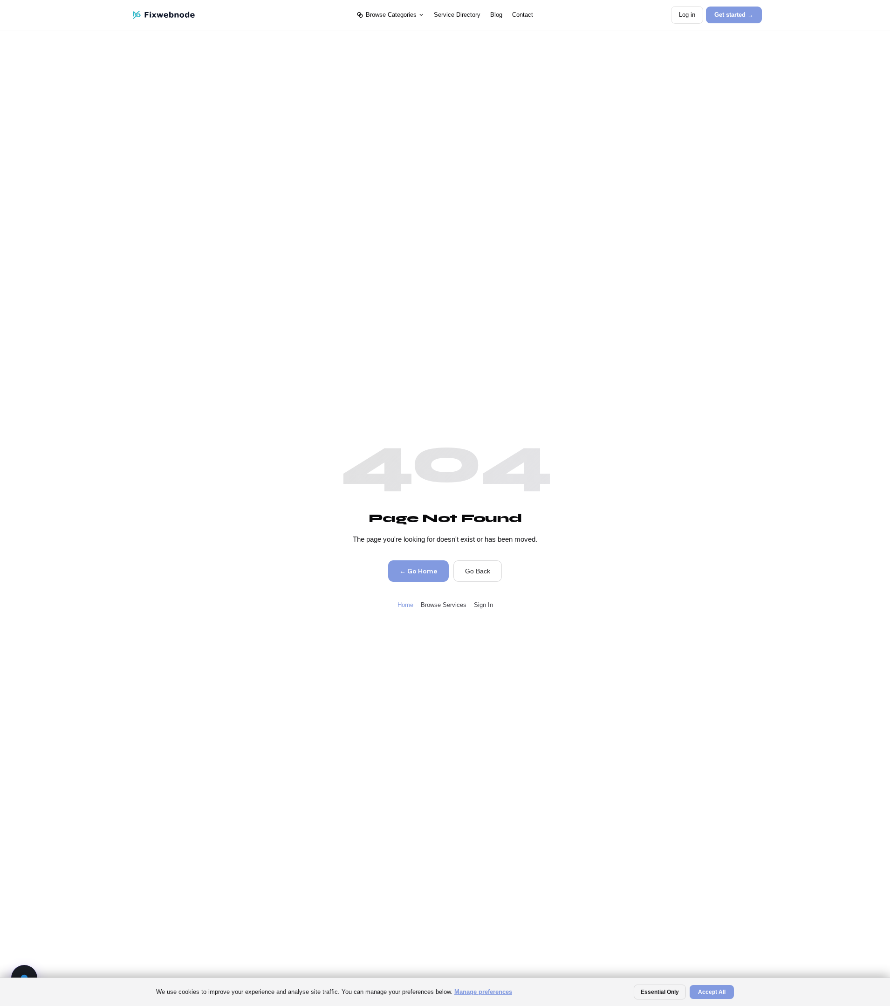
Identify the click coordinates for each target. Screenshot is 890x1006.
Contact (522, 14)
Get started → (733, 14)
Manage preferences (483, 991)
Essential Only (660, 992)
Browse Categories (391, 14)
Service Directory (457, 14)
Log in (687, 14)
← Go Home (418, 571)
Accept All (712, 992)
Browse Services (443, 604)
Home (405, 604)
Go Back (477, 571)
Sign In (483, 604)
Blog (496, 14)
